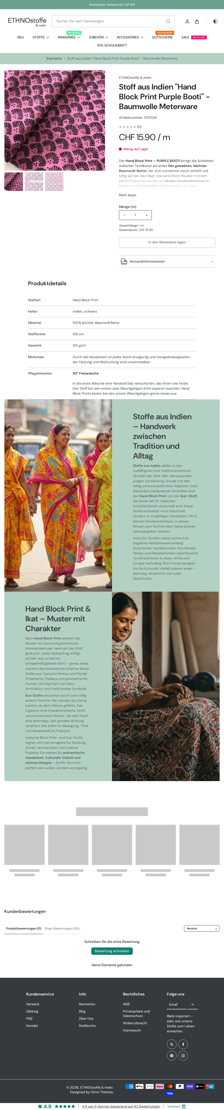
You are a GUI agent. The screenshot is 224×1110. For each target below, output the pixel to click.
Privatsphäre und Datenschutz (136, 1013)
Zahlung (32, 1011)
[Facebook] (183, 1044)
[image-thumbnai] (13, 181)
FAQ (29, 1018)
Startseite (54, 58)
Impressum (132, 1030)
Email (173, 1004)
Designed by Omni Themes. (92, 1092)
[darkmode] (212, 21)
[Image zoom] (54, 120)
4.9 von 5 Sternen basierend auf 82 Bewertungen (121, 1106)
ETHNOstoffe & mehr (96, 1087)
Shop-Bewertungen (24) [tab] (62, 928)
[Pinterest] (172, 1055)
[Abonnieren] (192, 1004)
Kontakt (32, 1026)
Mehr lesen (127, 195)
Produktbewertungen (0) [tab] (23, 928)
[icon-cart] (196, 21)
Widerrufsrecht (135, 1023)
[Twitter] (172, 1044)
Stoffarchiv (87, 1026)
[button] (167, 242)
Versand (32, 1004)
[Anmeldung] (187, 21)
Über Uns (86, 1018)
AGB (126, 1004)
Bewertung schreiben (112, 951)
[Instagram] (183, 1055)
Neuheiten (87, 1004)
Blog (82, 1011)
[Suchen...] (168, 21)
